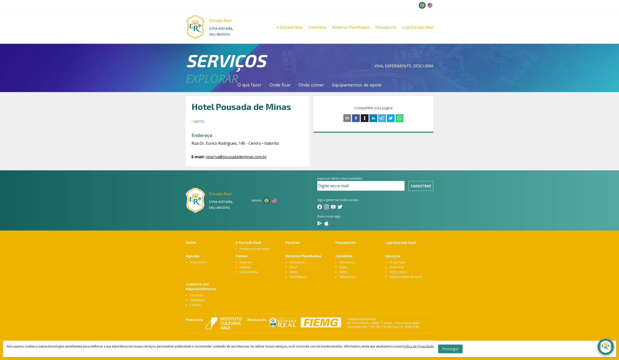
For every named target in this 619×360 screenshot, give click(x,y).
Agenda (192, 256)
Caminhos (317, 27)
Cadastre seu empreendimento (201, 286)
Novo (293, 267)
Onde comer (311, 85)
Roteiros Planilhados (351, 27)
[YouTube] (333, 206)
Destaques (197, 300)
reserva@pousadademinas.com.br (236, 156)
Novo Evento (198, 262)
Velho (293, 272)
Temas (242, 256)
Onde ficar (280, 85)
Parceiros (196, 295)
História (245, 267)
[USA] (430, 5)
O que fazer (249, 85)
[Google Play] (319, 223)
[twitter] (391, 118)
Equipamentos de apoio (357, 85)
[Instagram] (326, 206)
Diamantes (297, 262)
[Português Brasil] (422, 5)
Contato (195, 305)
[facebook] (356, 118)
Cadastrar (421, 186)
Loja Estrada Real (417, 27)
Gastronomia (249, 272)
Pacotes (293, 242)
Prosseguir (450, 348)
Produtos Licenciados (254, 249)
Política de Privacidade (418, 346)
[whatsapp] (399, 118)
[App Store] (326, 223)
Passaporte (386, 27)
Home (191, 242)
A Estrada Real (289, 27)
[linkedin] (373, 118)
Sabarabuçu (298, 277)
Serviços (392, 256)
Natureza (246, 262)
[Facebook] (319, 206)
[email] (347, 118)
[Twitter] (340, 206)
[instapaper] (364, 118)
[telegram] (382, 118)
